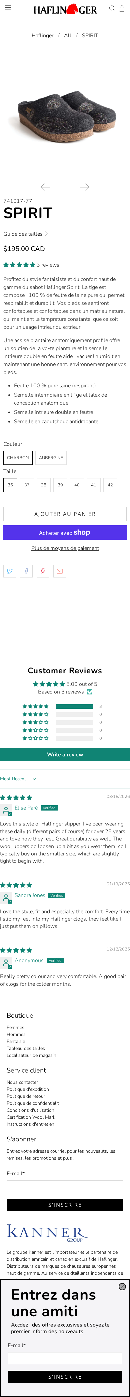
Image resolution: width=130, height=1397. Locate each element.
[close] (122, 1286)
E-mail (17, 1345)
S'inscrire (65, 1376)
